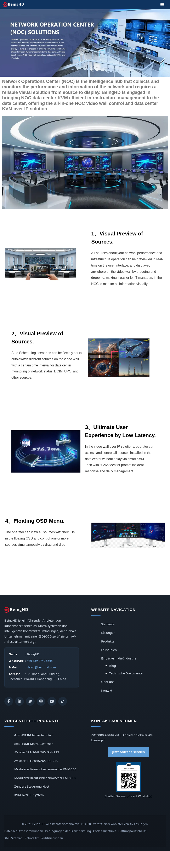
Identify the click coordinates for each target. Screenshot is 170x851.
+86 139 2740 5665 (40, 661)
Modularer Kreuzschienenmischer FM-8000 (45, 778)
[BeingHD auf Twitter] (30, 701)
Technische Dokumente (125, 673)
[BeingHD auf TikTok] (62, 701)
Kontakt (106, 690)
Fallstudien (109, 650)
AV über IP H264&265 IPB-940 (36, 761)
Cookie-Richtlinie (104, 831)
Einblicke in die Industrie (118, 658)
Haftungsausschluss (132, 831)
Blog (112, 665)
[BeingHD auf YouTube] (51, 701)
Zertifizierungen (52, 838)
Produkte (107, 641)
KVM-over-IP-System (29, 795)
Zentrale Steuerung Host (31, 786)
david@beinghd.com (41, 667)
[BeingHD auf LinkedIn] (19, 701)
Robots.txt (32, 838)
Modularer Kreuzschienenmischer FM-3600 (45, 769)
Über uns (107, 682)
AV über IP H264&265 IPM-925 (36, 752)
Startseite (107, 624)
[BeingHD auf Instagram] (41, 701)
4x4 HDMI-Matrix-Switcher (33, 735)
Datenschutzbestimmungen (23, 831)
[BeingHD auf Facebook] (8, 701)
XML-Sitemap (13, 838)
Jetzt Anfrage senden (128, 752)
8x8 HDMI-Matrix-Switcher (33, 744)
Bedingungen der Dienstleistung (68, 831)
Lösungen (108, 632)
